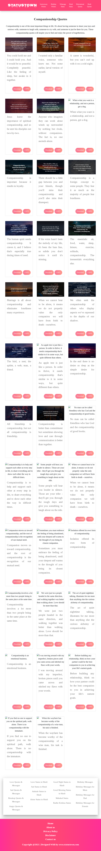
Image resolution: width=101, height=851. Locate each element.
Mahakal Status (62, 798)
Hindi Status (71, 5)
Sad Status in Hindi (39, 787)
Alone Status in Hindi (39, 799)
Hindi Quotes (89, 5)
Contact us (50, 839)
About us (50, 827)
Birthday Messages (85, 782)
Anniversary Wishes (43, 5)
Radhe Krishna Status (62, 803)
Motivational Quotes (80, 5)
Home (50, 823)
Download (17, 89)
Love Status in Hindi (39, 782)
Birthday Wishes (53, 5)
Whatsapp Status (63, 5)
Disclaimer (50, 835)
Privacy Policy (50, 831)
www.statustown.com (69, 844)
